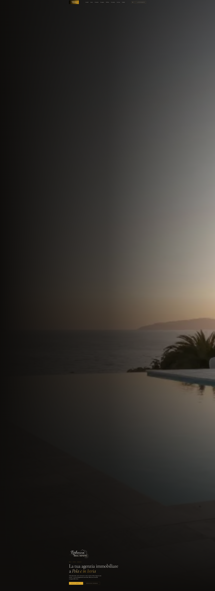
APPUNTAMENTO (141, 2)
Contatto (123, 2)
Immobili (87, 2)
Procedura (96, 2)
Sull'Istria (107, 2)
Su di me (118, 2)
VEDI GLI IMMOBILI (75, 583)
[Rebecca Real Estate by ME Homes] (74, 2)
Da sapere (102, 2)
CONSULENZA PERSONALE (92, 583)
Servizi (91, 2)
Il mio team (113, 2)
